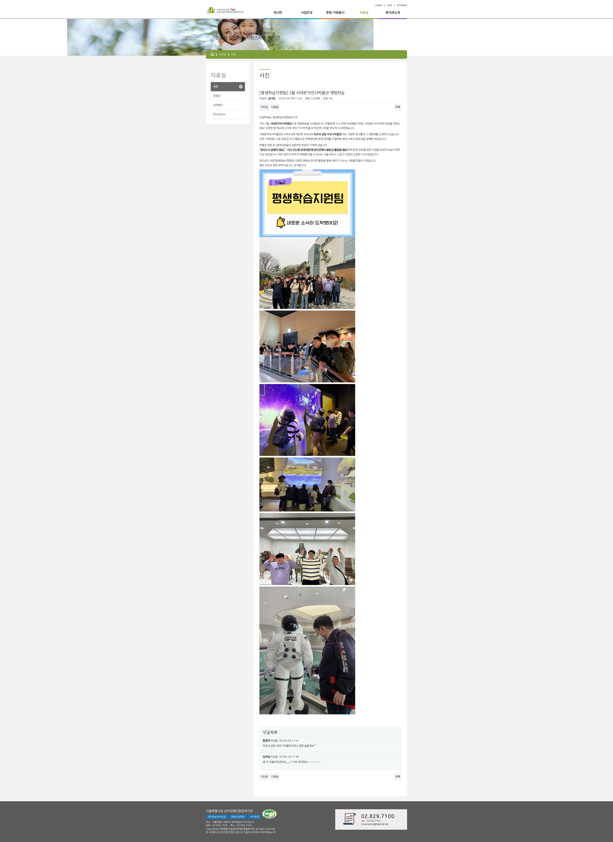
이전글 (264, 107)
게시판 (277, 12)
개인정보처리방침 (217, 816)
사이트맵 (254, 816)
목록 (397, 107)
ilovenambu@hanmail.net (374, 824)
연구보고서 (219, 114)
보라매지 (218, 105)
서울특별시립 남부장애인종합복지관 (229, 811)
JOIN (389, 5)
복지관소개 (393, 12)
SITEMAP (402, 5)
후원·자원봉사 (335, 12)
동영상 (216, 95)
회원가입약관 (238, 816)
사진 (215, 86)
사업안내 (306, 12)
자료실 (364, 12)
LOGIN (378, 5)
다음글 (274, 107)
